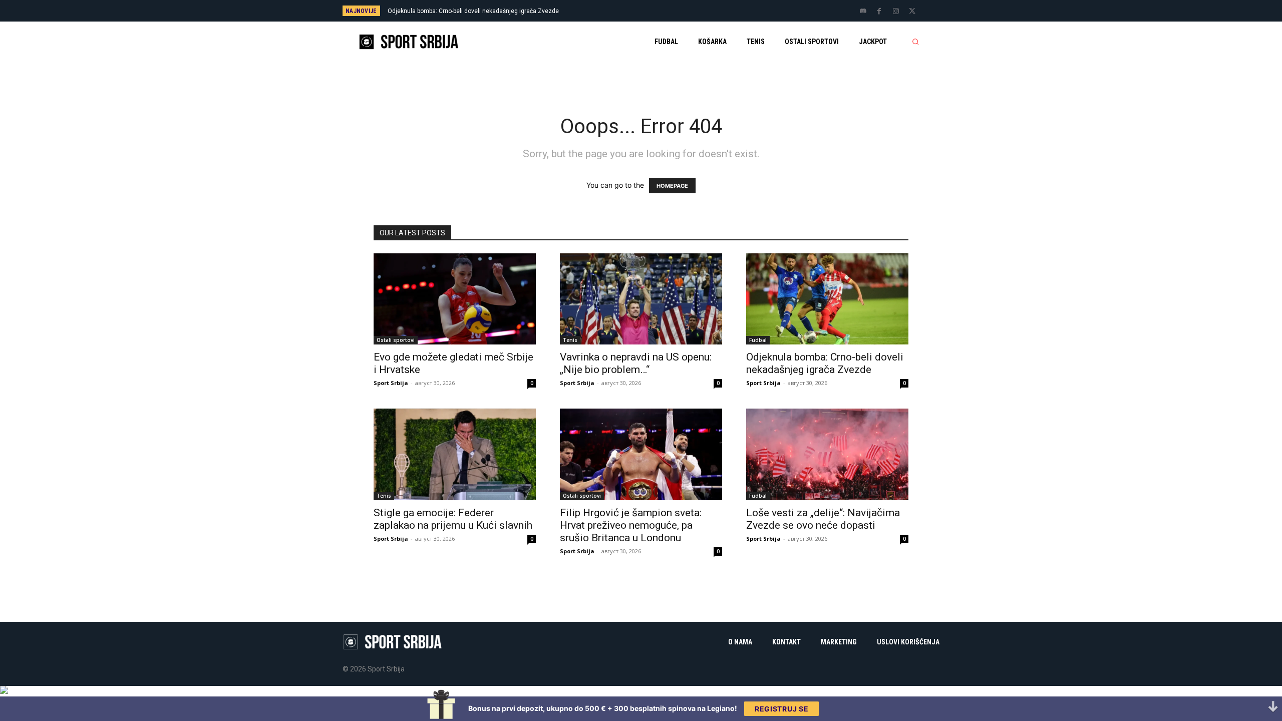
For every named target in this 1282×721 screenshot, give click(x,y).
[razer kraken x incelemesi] (641, 690)
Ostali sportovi (396, 339)
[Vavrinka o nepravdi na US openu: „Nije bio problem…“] (641, 298)
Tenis (570, 339)
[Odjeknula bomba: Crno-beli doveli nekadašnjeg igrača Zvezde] (827, 298)
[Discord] (863, 12)
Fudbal (758, 339)
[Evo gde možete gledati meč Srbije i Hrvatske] (455, 298)
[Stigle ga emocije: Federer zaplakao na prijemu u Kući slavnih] (455, 454)
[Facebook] (879, 12)
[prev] (658, 11)
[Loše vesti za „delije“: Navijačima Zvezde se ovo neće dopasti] (827, 454)
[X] (912, 12)
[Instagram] (896, 12)
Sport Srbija (391, 383)
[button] (915, 41)
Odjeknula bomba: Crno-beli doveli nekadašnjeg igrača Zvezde (473, 11)
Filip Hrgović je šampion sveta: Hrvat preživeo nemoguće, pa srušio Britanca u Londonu (631, 525)
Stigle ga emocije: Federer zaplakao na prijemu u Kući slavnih (453, 519)
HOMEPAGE (672, 185)
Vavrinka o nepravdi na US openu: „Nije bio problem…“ (636, 363)
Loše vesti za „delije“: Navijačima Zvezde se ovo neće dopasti (823, 519)
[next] (674, 11)
